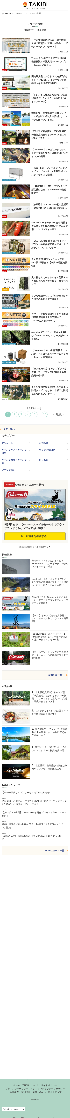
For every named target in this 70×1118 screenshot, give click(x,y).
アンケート (7, 443)
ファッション (8, 470)
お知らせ (43, 443)
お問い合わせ (40, 1092)
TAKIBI (8, 13)
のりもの (43, 459)
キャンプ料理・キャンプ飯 (14, 461)
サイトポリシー (49, 1085)
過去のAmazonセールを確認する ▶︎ (35, 547)
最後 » (60, 414)
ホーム (16, 1085)
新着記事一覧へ (56, 675)
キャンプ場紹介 (47, 449)
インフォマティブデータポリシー (48, 1088)
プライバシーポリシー (16, 1088)
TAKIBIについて (30, 1085)
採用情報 (25, 1092)
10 (44, 414)
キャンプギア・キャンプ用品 (14, 451)
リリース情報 (35, 13)
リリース (20, 13)
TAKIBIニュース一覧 (53, 850)
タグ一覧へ (9, 429)
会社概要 (14, 1092)
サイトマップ (55, 1092)
